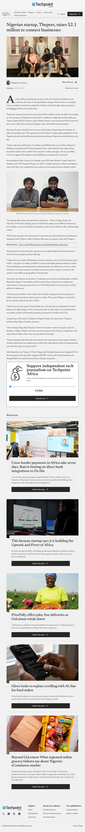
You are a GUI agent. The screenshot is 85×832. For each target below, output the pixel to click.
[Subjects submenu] (34, 12)
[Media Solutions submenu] (27, 15)
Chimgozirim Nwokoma (19, 83)
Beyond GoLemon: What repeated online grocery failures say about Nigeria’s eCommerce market (42, 761)
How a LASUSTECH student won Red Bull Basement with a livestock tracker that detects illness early (44, 245)
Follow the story (38, 489)
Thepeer (13, 109)
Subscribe (73, 14)
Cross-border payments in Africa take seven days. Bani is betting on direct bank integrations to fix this (44, 467)
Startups (75, 88)
